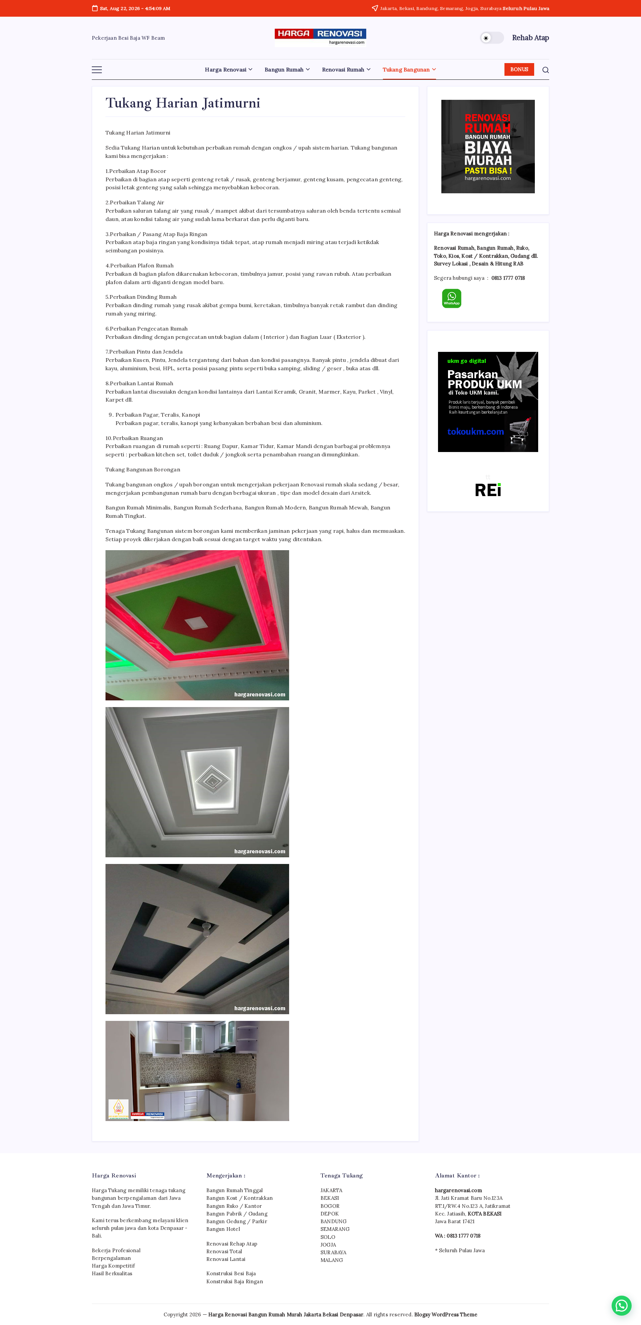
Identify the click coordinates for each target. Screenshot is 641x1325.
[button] (492, 38)
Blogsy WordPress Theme (445, 1314)
